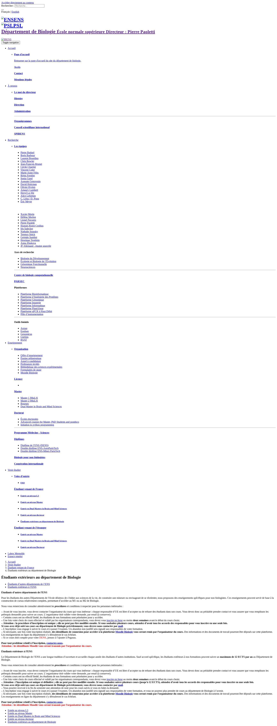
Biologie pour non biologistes (29, 457)
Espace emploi (15, 556)
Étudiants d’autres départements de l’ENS (29, 584)
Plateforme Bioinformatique (35, 294)
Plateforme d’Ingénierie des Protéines (39, 297)
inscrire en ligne (115, 620)
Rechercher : (7, 5)
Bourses (25, 403)
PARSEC (19, 281)
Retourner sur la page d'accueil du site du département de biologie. (47, 60)
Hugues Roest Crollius (32, 225)
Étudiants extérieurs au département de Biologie (42, 521)
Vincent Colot (28, 169)
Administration (22, 111)
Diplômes (19, 439)
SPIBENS (19, 133)
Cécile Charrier (28, 167)
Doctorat (19, 412)
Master (18, 391)
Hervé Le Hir (27, 193)
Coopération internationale (28, 463)
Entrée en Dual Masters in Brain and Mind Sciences (44, 508)
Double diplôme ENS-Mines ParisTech (40, 451)
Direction (19, 104)
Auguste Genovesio (31, 181)
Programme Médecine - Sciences (31, 432)
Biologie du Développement (35, 258)
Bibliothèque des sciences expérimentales (41, 367)
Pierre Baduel (27, 152)
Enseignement (15, 342)
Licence (18, 379)
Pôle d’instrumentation (32, 314)
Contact (18, 73)
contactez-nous (54, 643)
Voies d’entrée (21, 476)
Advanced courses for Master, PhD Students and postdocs (50, 422)
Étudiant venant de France (28, 489)
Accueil (12, 48)
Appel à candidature (31, 361)
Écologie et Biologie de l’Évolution (38, 261)
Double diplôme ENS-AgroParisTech (40, 448)
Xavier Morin (27, 214)
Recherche (13, 140)
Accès (17, 67)
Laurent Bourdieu (29, 158)
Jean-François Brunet (31, 164)
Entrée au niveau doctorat (32, 515)
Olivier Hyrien (28, 187)
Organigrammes (23, 121)
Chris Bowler (27, 161)
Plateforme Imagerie (31, 302)
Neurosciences (28, 267)
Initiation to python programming (37, 424)
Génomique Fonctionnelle (34, 264)
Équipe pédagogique (31, 358)
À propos (12, 85)
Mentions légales (23, 79)
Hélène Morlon (28, 217)
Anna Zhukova (28, 243)
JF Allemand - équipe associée (36, 246)
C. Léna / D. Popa (30, 198)
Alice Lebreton (28, 195)
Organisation (21, 349)
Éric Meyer (26, 201)
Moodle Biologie (29, 372)
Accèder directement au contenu (17, 2)
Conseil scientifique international (32, 127)
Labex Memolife (16, 553)
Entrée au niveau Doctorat (32, 547)
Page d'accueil (21, 54)
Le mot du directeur (25, 92)
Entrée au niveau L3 (30, 496)
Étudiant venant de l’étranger (30, 527)
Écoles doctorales (29, 419)
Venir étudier (14, 470)
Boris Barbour (28, 155)
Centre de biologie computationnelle (33, 275)
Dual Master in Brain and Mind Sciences (41, 406)
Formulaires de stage (31, 369)
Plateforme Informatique (33, 305)
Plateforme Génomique (32, 299)
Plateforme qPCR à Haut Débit (36, 311)
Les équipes (20, 146)
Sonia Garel (27, 178)
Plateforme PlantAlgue (32, 308)
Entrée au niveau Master (32, 502)
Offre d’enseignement (31, 355)
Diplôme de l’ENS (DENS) (35, 445)
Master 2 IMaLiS (29, 400)
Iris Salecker (27, 228)
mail (120, 626)
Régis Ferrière (28, 175)
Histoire (18, 98)
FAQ (23, 483)
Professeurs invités (30, 364)
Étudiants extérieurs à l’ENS (22, 587)
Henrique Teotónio (30, 240)
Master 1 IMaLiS (29, 397)
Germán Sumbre (29, 237)
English (15, 11)
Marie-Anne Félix (30, 172)
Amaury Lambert (29, 190)
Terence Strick (28, 234)
